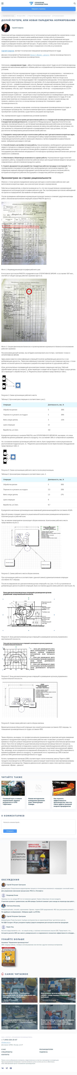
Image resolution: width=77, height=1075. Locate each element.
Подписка (43, 1052)
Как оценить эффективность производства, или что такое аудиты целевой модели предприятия (63, 802)
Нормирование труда (8, 15)
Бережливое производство (11, 1000)
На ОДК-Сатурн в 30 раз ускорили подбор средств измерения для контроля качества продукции (34, 922)
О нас (3, 1049)
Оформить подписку (38, 9)
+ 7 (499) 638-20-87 (9, 1040)
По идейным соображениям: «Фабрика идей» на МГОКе (20, 912)
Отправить (10, 831)
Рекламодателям (46, 1049)
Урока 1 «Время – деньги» (40, 55)
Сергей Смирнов (17, 28)
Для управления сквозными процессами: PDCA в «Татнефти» (22, 891)
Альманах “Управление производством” (15, 942)
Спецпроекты (6, 1052)
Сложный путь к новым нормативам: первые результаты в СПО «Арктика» (12, 801)
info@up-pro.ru (5, 1042)
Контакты (5, 1054)
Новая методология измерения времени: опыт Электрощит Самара (36, 801)
